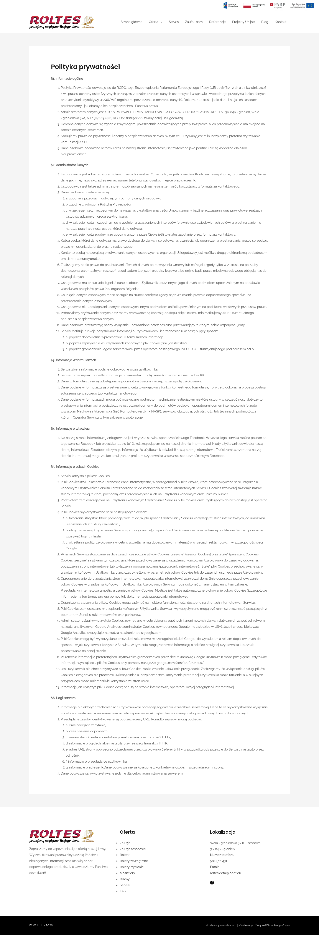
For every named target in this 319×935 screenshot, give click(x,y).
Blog (264, 22)
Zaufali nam (194, 22)
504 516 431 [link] (218, 861)
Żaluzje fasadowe (133, 849)
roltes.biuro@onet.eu (86, 259)
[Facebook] (212, 883)
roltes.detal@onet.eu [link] (225, 873)
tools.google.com (148, 633)
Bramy (125, 879)
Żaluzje (125, 843)
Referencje (217, 22)
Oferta (153, 22)
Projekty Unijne (243, 22)
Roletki (125, 855)
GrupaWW (262, 925)
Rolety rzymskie (132, 867)
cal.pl (251, 349)
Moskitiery (127, 873)
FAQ (123, 891)
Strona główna (131, 22)
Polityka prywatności (221, 925)
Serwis (174, 22)
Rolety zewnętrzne (134, 861)
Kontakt (280, 22)
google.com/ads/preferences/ (180, 663)
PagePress (282, 925)
